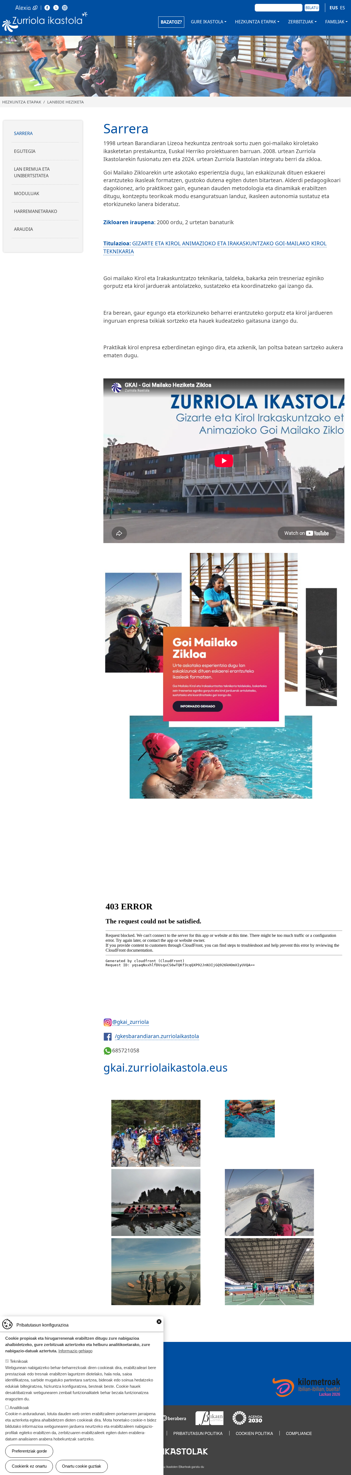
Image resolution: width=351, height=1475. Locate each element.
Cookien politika (254, 1433)
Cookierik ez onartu (29, 1466)
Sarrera (23, 133)
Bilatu (311, 7)
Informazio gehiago (75, 1350)
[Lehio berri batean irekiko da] (47, 7)
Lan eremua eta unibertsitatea (32, 172)
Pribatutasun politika (198, 1433)
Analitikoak (19, 1407)
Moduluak (26, 193)
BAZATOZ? (171, 22)
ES (342, 8)
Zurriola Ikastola (45, 24)
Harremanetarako (35, 211)
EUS (334, 8)
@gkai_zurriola (130, 1022)
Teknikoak (19, 1361)
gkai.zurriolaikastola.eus (165, 1067)
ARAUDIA (23, 229)
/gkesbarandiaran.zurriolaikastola (157, 1036)
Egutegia (24, 151)
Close (159, 1321)
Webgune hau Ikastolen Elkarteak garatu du (175, 1466)
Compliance (299, 1433)
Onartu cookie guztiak (81, 1466)
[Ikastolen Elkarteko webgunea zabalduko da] (175, 1450)
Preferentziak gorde (29, 1451)
